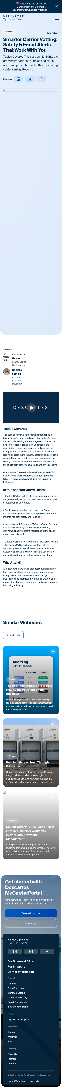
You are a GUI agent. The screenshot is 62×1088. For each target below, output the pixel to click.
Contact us (31, 923)
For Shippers (16, 967)
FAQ (10, 1041)
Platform (12, 983)
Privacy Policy (34, 1081)
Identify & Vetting (16, 992)
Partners (12, 1058)
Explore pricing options (19, 1019)
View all (10, 635)
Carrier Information (21, 972)
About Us (12, 1054)
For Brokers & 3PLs (21, 961)
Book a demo (28, 913)
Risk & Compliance (17, 1002)
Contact (12, 1063)
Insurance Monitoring (18, 1006)
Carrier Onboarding (17, 997)
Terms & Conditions (16, 1081)
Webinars (12, 1037)
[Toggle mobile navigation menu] (57, 18)
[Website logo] (27, 18)
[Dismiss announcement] (56, 6)
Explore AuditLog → (39, 9)
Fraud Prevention (16, 988)
